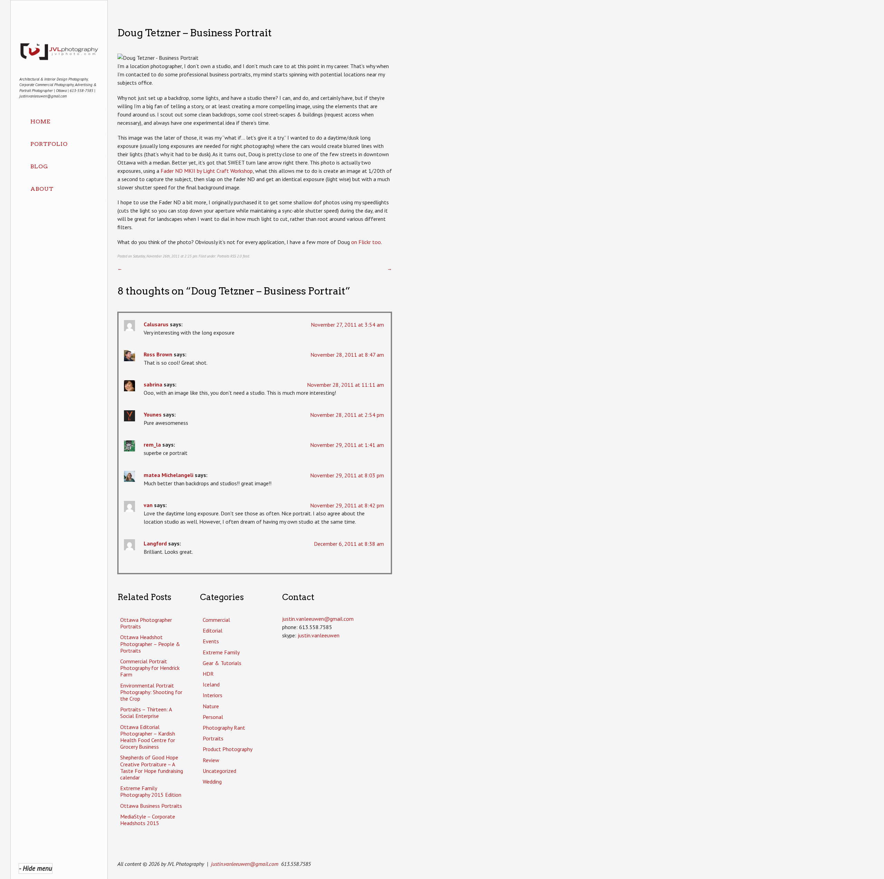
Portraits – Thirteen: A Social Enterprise (146, 712)
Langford (155, 543)
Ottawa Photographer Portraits (146, 623)
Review (211, 760)
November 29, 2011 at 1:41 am (347, 444)
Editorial (212, 630)
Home (40, 121)
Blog (39, 166)
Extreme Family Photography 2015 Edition (150, 791)
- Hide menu (35, 868)
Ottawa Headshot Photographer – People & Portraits (150, 644)
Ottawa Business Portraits (151, 805)
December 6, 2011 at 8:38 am (349, 543)
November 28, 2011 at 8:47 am (347, 354)
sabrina (153, 384)
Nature (211, 706)
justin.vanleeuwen (318, 635)
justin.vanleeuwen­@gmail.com (318, 618)
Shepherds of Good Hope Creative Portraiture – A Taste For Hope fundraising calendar (151, 767)
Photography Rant (224, 727)
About (42, 189)
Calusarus (156, 324)
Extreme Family (221, 652)
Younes (153, 414)
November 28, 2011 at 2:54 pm (347, 414)
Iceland (211, 684)
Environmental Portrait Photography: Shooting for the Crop (151, 692)
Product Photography (227, 749)
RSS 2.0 (236, 256)
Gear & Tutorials (222, 663)
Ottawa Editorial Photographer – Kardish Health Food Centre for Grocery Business (147, 736)
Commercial (216, 619)
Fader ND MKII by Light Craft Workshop (207, 170)
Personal (213, 716)
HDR (208, 673)
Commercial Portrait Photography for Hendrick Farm (150, 668)
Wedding (212, 781)
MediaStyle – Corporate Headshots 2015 (147, 819)
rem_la (152, 444)
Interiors (212, 695)
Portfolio (49, 144)
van (148, 505)
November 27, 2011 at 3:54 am (347, 324)
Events (211, 641)
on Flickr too (366, 242)
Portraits (223, 256)
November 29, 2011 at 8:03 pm (347, 475)
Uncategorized (219, 770)
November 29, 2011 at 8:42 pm (347, 505)
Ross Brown (158, 354)
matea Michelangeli (168, 474)
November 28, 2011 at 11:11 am (345, 384)
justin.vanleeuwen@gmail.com (244, 863)
